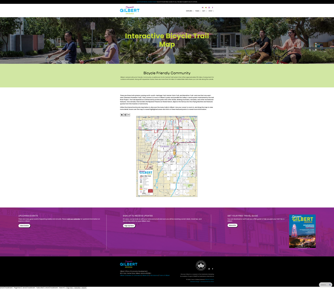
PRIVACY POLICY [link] (209, 279)
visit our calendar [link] (73, 219)
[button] (209, 7)
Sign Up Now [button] (129, 226)
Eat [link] (203, 11)
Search (84, 288)
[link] (130, 14)
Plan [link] (197, 11)
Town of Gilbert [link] (164, 275)
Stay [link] (210, 11)
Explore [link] (189, 11)
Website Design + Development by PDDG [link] (202, 281)
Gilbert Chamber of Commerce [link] (130, 275)
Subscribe (77, 288)
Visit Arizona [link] (154, 275)
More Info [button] (232, 225)
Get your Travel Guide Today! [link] (147, 2)
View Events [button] (24, 226)
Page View (70, 288)
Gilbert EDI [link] (145, 275)
